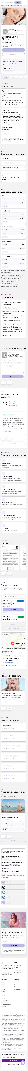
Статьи (3, 991)
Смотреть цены (13, 54)
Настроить (13, 1068)
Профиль (12, 372)
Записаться (17, 2)
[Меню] (24, 2)
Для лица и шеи (17, 965)
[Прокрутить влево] (3, 382)
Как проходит (14, 77)
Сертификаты (4, 998)
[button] (13, 201)
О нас (15, 982)
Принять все (13, 1060)
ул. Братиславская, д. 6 (8, 365)
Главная (2, 5)
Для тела (16, 967)
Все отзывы (13, 443)
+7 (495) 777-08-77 (5, 973)
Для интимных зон (18, 970)
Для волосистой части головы (19, 973)
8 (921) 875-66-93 (14, 1028)
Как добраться (6, 612)
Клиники (16, 986)
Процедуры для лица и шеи (17, 5)
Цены (21, 77)
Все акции (13, 840)
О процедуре (5, 77)
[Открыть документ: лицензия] (10, 557)
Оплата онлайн (4, 1000)
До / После (3, 986)
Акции (2, 984)
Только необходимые (13, 1064)
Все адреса (13, 624)
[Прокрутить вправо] (9, 382)
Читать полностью (7, 430)
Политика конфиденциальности (6, 1003)
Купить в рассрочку (8, 68)
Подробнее (13, 1057)
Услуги (7, 5)
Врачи (15, 984)
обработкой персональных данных (11, 950)
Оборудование (17, 989)
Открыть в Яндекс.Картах (13, 628)
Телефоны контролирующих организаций (16, 1038)
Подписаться (13, 945)
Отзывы (3, 989)
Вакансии (3, 1006)
